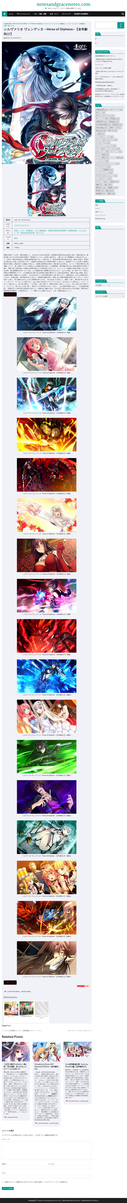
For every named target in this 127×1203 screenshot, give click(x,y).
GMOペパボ (115, 128)
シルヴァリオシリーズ (49, 23)
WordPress (94, 1200)
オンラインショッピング (106, 146)
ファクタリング (103, 167)
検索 (121, 25)
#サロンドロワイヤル (105, 116)
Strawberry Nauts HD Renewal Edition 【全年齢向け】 (47, 1066)
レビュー (112, 176)
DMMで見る (10, 294)
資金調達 (100, 194)
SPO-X (112, 131)
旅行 (108, 185)
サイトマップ (66, 14)
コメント (6, 1139)
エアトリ (100, 140)
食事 (111, 194)
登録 (96, 205)
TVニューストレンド (23, 14)
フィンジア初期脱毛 (104, 170)
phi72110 (7, 38)
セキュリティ (102, 152)
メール (51, 1164)
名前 (4, 1164)
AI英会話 (113, 122)
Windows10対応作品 (36, 23)
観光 (109, 191)
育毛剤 (100, 191)
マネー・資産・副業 (40, 14)
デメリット (116, 152)
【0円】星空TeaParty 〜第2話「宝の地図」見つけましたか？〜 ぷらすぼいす (15, 1066)
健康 (99, 185)
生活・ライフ (54, 14)
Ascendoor (76, 1200)
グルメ (100, 149)
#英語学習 (101, 122)
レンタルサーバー (103, 178)
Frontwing (101, 128)
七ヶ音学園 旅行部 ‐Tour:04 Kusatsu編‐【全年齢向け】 (76, 1065)
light (16, 238)
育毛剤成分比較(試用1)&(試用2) (104, 82)
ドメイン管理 (117, 158)
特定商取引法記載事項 (81, 14)
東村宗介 (101, 188)
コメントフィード (100, 215)
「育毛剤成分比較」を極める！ (104, 85)
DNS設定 (117, 125)
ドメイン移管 (102, 158)
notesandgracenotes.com (63, 4)
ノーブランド (102, 161)
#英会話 (114, 119)
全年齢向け (82, 23)
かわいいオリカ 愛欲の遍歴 (103, 68)
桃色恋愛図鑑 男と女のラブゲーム (105, 56)
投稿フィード (99, 212)
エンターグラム (103, 143)
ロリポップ (101, 182)
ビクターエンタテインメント (107, 164)
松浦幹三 (112, 188)
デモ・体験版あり (61, 23)
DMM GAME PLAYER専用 (19, 23)
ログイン (98, 208)
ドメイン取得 (102, 155)
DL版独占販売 (7, 23)
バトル (68, 23)
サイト (4, 1173)
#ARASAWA (102, 110)
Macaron (101, 131)
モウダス (100, 176)
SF (28, 23)
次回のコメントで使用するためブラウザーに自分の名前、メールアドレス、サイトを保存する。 (37, 1182)
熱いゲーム (11, 25)
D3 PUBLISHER (103, 125)
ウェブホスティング (104, 137)
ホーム (11, 14)
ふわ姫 (100, 134)
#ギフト (100, 113)
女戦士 (5, 25)
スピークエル (113, 149)
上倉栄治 (113, 182)
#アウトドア (116, 110)
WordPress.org (100, 218)
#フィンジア (102, 119)
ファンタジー (74, 23)
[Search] (122, 13)
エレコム (112, 140)
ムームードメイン (104, 173)
